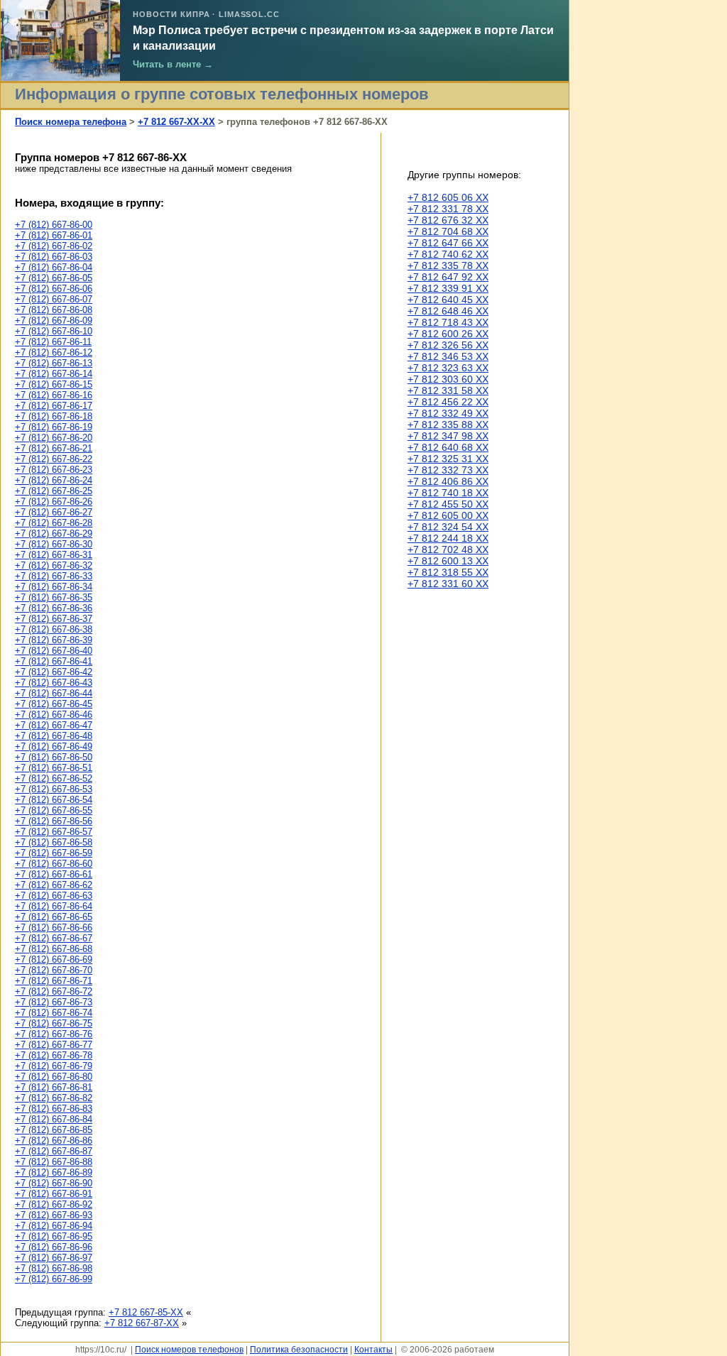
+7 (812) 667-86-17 (53, 405)
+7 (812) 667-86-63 (53, 895)
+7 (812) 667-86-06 (53, 288)
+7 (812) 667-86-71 (53, 980)
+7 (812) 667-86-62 (53, 885)
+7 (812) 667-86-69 (53, 959)
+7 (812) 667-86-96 (53, 1247)
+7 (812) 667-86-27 (53, 512)
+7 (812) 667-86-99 (53, 1279)
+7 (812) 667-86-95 (53, 1236)
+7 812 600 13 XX (448, 561)
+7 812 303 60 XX (448, 379)
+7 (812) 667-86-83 (53, 1108)
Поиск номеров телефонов (189, 1349)
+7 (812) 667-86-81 (53, 1087)
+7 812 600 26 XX (448, 333)
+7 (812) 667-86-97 (53, 1257)
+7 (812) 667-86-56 (53, 821)
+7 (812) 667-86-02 (53, 246)
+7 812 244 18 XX (448, 538)
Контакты (373, 1349)
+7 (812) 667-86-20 (53, 437)
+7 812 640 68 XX (448, 447)
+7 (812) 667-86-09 (53, 320)
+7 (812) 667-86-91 (53, 1193)
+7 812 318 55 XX (448, 572)
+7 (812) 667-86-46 (53, 714)
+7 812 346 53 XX (448, 356)
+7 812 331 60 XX (448, 583)
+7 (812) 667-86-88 (53, 1162)
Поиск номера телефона (70, 121)
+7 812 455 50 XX (448, 504)
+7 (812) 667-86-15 (53, 384)
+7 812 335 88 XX (448, 424)
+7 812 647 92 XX (448, 277)
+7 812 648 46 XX (448, 311)
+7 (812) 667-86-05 (53, 278)
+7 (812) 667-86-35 (53, 597)
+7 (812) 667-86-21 (53, 448)
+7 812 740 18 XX (448, 492)
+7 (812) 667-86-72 (53, 991)
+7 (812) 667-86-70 (53, 970)
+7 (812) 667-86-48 (53, 736)
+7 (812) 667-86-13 (53, 363)
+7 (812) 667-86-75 (53, 1023)
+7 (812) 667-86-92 (53, 1204)
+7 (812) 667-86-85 (53, 1130)
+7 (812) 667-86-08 (53, 310)
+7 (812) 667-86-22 (53, 459)
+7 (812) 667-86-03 (53, 256)
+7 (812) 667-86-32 (53, 565)
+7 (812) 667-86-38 (53, 629)
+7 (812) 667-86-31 (53, 554)
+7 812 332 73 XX (448, 470)
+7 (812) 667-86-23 (53, 469)
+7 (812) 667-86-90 (53, 1183)
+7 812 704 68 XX (448, 231)
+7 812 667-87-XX (141, 1323)
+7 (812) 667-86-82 (53, 1098)
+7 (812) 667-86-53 (53, 789)
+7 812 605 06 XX (448, 197)
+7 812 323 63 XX (448, 367)
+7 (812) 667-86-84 (53, 1119)
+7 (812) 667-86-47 (53, 725)
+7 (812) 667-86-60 (53, 863)
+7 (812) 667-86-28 (53, 523)
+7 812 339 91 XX (448, 288)
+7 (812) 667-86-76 (53, 1034)
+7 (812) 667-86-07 (53, 299)
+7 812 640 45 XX (448, 299)
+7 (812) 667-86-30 (53, 544)
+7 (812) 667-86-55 (53, 810)
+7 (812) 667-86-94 (53, 1225)
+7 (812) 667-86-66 (53, 927)
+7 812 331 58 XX (448, 390)
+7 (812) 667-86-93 (53, 1215)
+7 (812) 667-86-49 (53, 746)
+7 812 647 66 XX (448, 242)
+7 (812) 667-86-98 (53, 1268)
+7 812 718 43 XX (448, 322)
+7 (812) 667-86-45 (53, 704)
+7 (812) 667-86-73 (53, 1002)
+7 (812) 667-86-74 (53, 1012)
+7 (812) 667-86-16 (53, 395)
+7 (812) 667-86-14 (53, 373)
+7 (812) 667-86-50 (53, 757)
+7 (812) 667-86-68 (53, 949)
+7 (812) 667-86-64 (53, 906)
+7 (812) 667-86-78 (53, 1055)
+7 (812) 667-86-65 (53, 917)
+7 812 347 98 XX (448, 436)
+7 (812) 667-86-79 (53, 1066)
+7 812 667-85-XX (146, 1312)
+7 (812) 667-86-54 (53, 799)
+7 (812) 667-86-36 (53, 608)
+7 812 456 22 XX (448, 402)
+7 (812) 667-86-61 (53, 874)
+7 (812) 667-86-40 (53, 650)
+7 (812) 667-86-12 (53, 352)
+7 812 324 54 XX (448, 526)
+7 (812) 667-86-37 (53, 618)
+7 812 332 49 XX (448, 413)
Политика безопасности (299, 1349)
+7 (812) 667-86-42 (53, 672)
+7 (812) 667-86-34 (53, 586)
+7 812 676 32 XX (448, 220)
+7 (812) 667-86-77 (53, 1044)
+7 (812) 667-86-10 (53, 331)
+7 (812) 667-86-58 (53, 842)
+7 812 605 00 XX (448, 515)
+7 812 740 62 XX (448, 254)
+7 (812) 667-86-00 (53, 224)
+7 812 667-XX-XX (176, 121)
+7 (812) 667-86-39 (53, 640)
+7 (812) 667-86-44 (53, 693)
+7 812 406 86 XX (448, 481)
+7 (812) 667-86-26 (53, 501)
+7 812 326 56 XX (448, 345)
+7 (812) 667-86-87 (53, 1151)
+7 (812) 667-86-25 (53, 491)
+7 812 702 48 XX (448, 549)
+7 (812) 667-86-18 (53, 416)
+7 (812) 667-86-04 (53, 267)
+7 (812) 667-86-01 (53, 235)
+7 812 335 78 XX (448, 265)
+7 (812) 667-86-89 (53, 1172)
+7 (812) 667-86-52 (53, 778)
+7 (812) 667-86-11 (53, 342)
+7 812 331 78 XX (448, 208)
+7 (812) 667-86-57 (53, 831)
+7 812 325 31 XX (448, 458)
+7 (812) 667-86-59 (53, 853)
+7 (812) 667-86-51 (53, 767)
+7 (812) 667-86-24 (53, 480)
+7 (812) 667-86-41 (53, 661)
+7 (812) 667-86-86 (53, 1140)
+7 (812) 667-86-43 (53, 682)
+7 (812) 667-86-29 (53, 533)
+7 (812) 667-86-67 (53, 938)
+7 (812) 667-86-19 (53, 427)
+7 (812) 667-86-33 (53, 576)
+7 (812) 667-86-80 (53, 1076)
